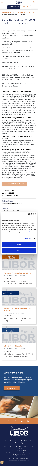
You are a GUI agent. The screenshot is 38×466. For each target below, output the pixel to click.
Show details (28, 238)
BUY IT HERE (11, 388)
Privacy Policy (9, 441)
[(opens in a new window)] (9, 420)
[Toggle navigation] (2, 1)
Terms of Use (19, 441)
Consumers (25, 7)
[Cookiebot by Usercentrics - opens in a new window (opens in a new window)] (28, 214)
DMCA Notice (28, 441)
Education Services (18, 13)
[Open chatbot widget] (2, 462)
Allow (19, 244)
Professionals (14, 7)
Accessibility (19, 443)
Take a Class (31, 13)
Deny (19, 250)
